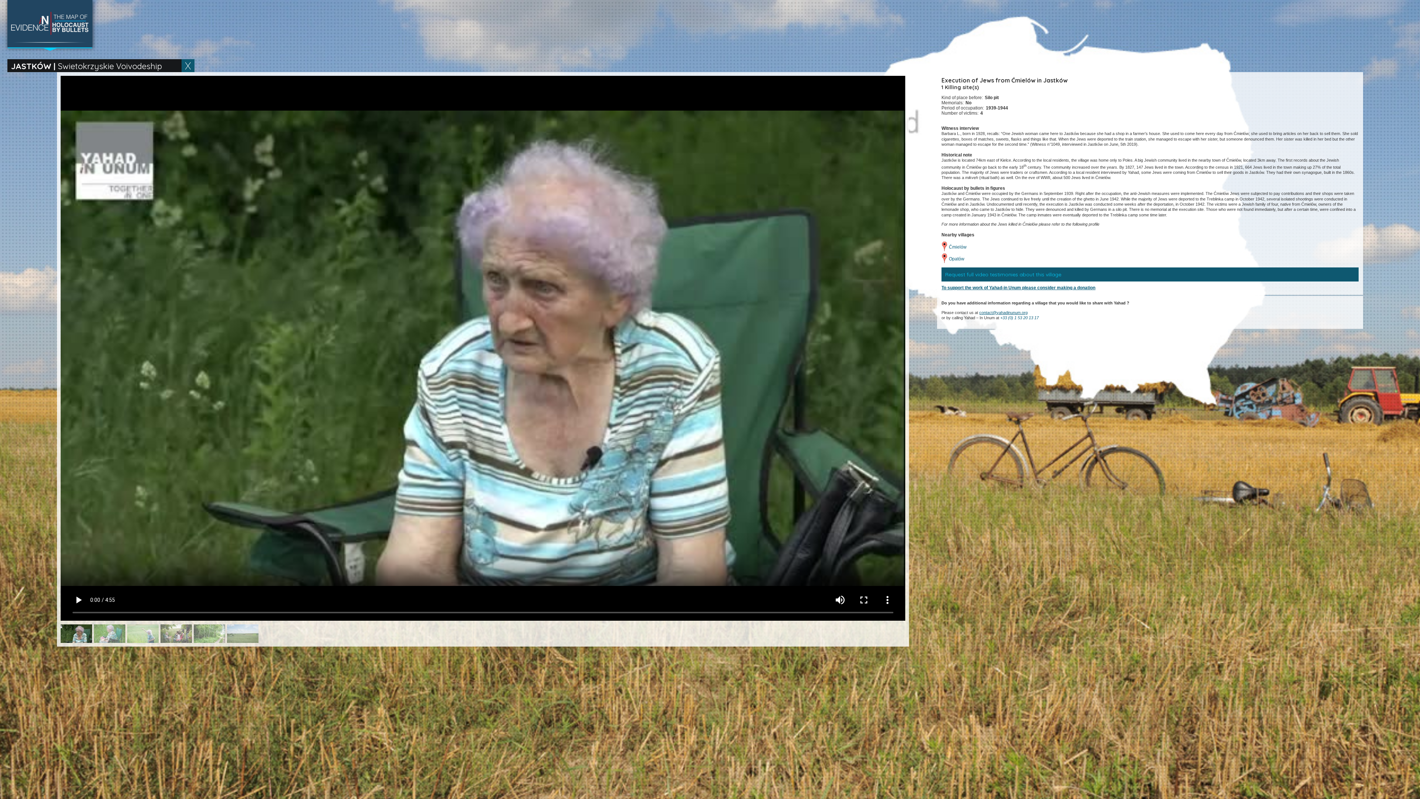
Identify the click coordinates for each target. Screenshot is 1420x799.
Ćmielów (958, 247)
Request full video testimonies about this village (1003, 274)
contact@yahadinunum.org (1003, 312)
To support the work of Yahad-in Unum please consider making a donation (1018, 287)
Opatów (956, 259)
